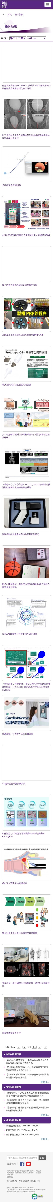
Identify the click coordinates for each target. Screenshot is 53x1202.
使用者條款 (24, 1181)
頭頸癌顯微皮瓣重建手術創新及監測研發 (20, 534)
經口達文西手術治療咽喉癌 (14, 883)
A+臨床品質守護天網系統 (13, 783)
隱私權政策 (12, 1181)
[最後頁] (45, 1047)
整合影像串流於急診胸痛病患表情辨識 (19, 933)
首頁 (10, 14)
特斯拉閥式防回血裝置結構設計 (16, 384)
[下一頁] (40, 1047)
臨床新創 (19, 14)
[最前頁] (19, 1047)
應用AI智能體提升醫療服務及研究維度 (19, 634)
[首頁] (5, 4)
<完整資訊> (10, 1177)
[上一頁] (24, 1047)
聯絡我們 (35, 1181)
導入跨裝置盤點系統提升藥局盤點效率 (19, 285)
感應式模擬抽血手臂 (11, 1033)
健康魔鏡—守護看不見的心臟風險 (17, 734)
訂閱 (42, 1158)
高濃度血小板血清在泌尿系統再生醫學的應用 (22, 335)
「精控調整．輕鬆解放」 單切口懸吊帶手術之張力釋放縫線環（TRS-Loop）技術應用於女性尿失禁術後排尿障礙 (26, 687)
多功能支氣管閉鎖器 (11, 185)
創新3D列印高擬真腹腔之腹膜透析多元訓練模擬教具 (26, 235)
